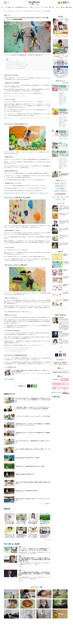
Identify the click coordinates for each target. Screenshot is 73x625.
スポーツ (12, 11)
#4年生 (60, 100)
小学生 (64, 199)
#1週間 (64, 126)
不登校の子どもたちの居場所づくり (60, 190)
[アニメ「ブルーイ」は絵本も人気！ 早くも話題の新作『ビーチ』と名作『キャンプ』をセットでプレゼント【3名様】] (10, 549)
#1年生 (65, 97)
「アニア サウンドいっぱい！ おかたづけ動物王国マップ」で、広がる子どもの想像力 (60, 56)
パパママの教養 (7, 7)
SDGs (46, 7)
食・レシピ (38, 7)
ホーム (5, 11)
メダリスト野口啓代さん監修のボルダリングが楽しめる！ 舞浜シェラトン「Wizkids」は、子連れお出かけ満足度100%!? (30, 371)
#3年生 (64, 98)
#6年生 (64, 100)
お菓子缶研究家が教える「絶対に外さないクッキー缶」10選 (64, 237)
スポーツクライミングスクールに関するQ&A (16, 66)
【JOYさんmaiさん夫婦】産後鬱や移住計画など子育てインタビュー (64, 222)
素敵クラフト (63, 183)
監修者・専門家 (69, 7)
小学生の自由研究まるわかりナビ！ (22, 7)
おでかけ (58, 7)
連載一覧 (62, 7)
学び (2, 7)
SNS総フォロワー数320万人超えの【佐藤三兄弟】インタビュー (64, 229)
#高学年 (60, 168)
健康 (50, 7)
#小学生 (64, 164)
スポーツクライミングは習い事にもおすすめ (16, 68)
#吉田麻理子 (61, 93)
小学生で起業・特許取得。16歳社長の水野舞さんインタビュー (64, 244)
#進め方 (60, 97)
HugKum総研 (57, 183)
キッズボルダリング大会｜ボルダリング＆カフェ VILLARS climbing (16, 349)
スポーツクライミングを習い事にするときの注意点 (17, 64)
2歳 (62, 196)
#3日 (60, 104)
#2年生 (60, 98)
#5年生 (60, 102)
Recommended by (43, 503)
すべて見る (60, 347)
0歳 (53, 196)
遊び (12, 7)
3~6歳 (67, 196)
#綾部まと (21, 566)
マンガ (42, 7)
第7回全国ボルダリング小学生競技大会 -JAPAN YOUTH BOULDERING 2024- (19, 347)
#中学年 (65, 166)
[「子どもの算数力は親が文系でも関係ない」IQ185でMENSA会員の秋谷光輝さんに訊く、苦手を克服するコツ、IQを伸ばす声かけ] (10, 573)
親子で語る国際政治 (60, 188)
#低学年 (60, 166)
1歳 (58, 196)
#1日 (64, 102)
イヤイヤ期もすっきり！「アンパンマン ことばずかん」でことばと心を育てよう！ (60, 36)
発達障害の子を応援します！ (60, 185)
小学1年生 (58, 199)
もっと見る (60, 308)
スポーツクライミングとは (12, 61)
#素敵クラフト (61, 95)
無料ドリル (32, 7)
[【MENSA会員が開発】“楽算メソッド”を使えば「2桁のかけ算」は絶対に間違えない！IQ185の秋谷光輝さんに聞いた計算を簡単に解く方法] (10, 559)
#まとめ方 (65, 138)
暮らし (53, 7)
